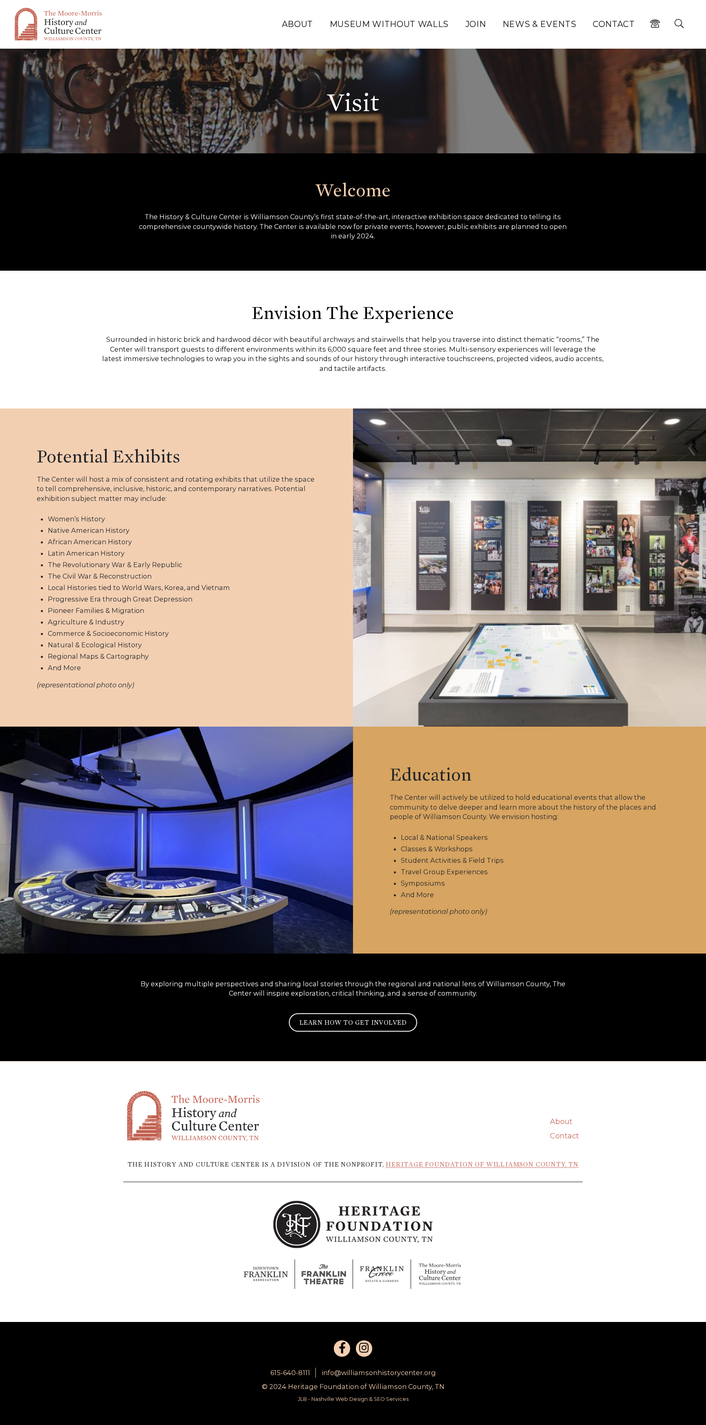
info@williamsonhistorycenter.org (379, 1373)
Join (475, 24)
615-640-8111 (290, 1373)
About (297, 24)
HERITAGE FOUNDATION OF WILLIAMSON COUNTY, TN (482, 1164)
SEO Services (391, 1399)
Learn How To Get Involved (353, 1022)
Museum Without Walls (389, 24)
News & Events (539, 24)
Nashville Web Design (339, 1399)
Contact (614, 24)
